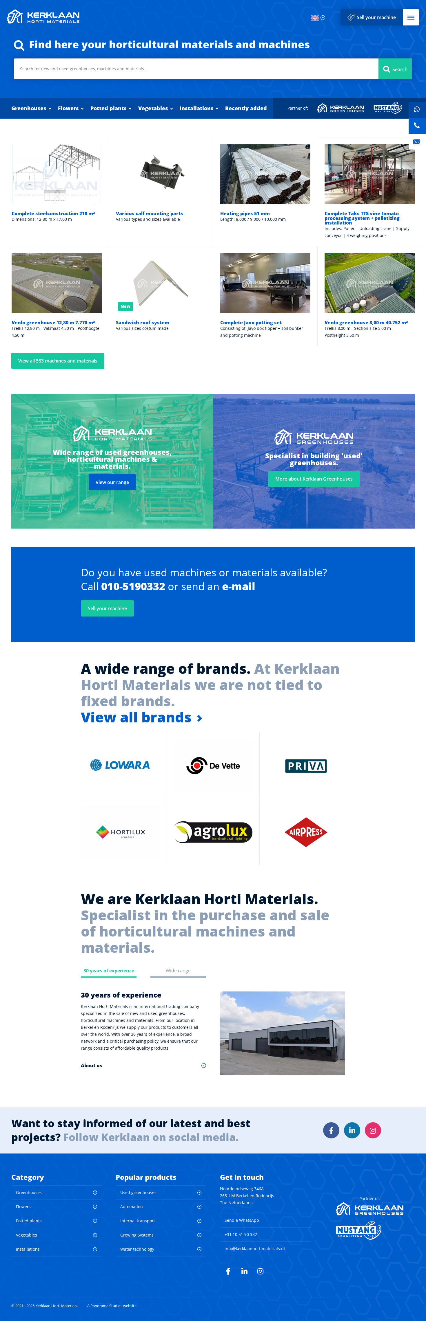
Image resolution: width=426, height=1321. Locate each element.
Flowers (68, 108)
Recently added (246, 108)
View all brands (136, 717)
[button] (411, 17)
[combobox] (213, 68)
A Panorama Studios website (111, 1305)
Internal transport (137, 1221)
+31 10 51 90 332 (241, 1234)
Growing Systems (137, 1235)
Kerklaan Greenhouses (340, 108)
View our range (112, 482)
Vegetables (153, 108)
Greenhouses (28, 108)
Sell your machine (376, 17)
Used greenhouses (138, 1192)
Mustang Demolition (388, 108)
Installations (197, 108)
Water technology (137, 1249)
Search (399, 69)
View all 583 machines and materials (57, 361)
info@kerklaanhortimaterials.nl (255, 1248)
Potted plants (108, 108)
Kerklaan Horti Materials (43, 16)
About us (91, 1065)
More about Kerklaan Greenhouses (314, 479)
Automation (131, 1206)
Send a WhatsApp (242, 1220)
